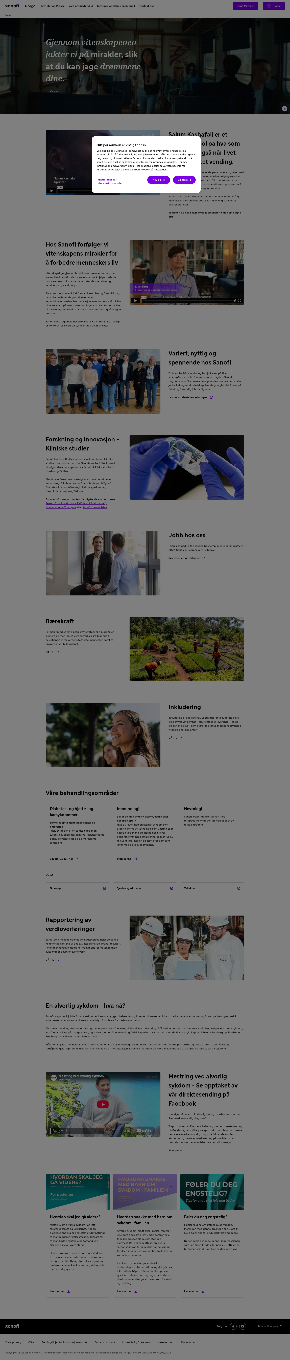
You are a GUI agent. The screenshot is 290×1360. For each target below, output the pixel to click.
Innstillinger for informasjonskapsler (110, 181)
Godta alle (184, 180)
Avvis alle (159, 180)
